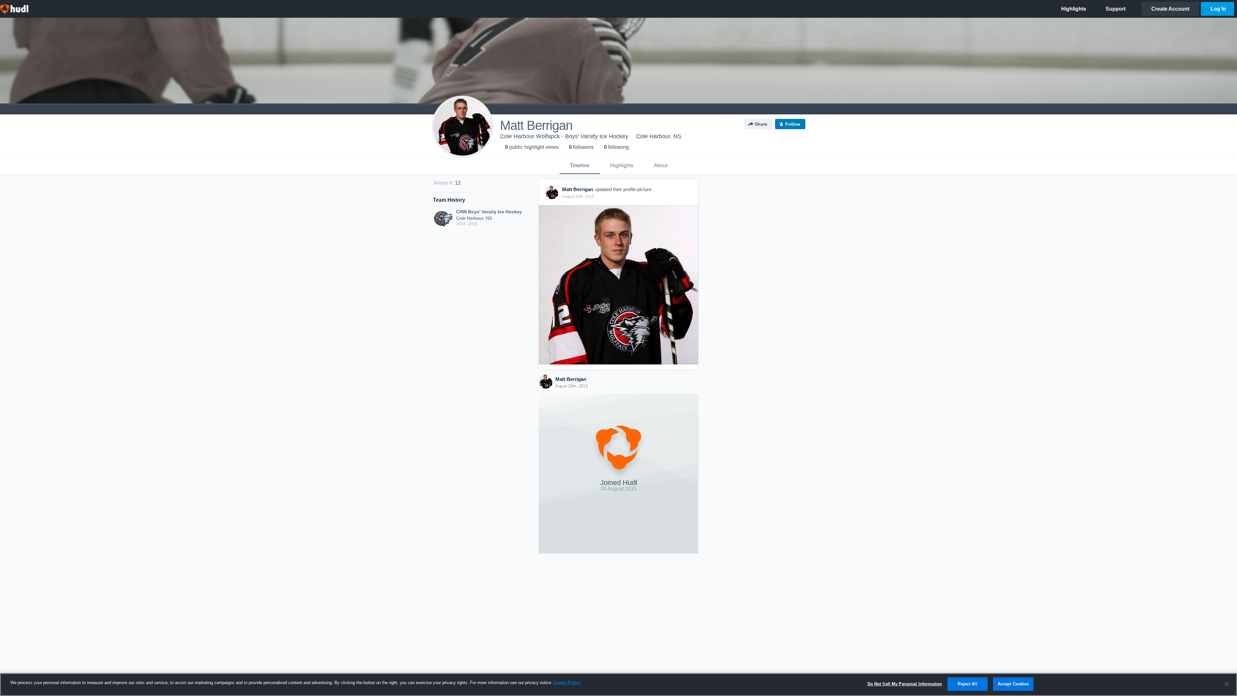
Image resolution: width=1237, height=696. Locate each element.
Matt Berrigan (570, 379)
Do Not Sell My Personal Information (905, 684)
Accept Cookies (1013, 684)
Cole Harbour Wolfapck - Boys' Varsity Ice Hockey (564, 136)
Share (761, 124)
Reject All (967, 684)
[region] (618, 684)
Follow (792, 124)
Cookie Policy (566, 682)
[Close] (1227, 684)
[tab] (580, 166)
